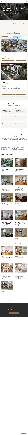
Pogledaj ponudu (13, 60)
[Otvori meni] (26, 1)
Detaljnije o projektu (13, 94)
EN (25, 6)
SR (24, 6)
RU (27, 6)
